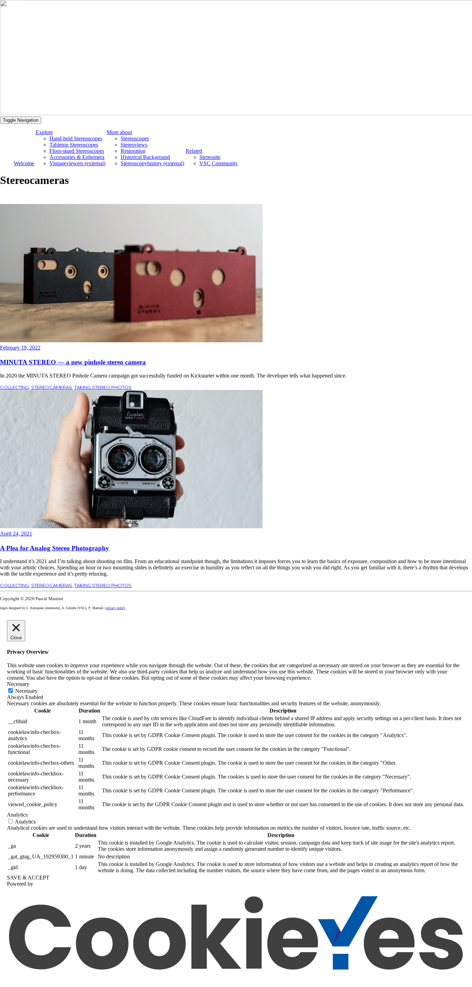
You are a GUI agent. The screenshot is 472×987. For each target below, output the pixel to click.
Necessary (26, 691)
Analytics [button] (17, 815)
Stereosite (209, 157)
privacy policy (115, 608)
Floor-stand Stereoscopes (76, 151)
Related (194, 151)
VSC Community (218, 163)
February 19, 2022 (20, 348)
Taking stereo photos (103, 387)
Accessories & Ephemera (76, 157)
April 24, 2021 (16, 534)
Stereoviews (134, 145)
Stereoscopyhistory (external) (152, 163)
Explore (44, 132)
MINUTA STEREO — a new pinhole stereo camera (73, 362)
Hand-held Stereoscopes (75, 138)
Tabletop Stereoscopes (73, 145)
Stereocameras (51, 387)
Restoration (133, 151)
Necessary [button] (18, 684)
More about (119, 132)
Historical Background (145, 157)
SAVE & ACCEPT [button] (28, 878)
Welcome (24, 163)
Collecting (14, 387)
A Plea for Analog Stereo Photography (54, 548)
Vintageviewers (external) (77, 163)
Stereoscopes (135, 138)
